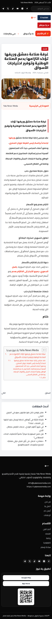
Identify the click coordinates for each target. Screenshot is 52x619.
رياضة (48, 538)
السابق (48, 393)
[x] (8, 8)
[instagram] (22, 8)
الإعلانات (47, 515)
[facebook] (27, 8)
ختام (44, 377)
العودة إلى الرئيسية (39, 106)
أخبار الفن (47, 529)
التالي (3, 393)
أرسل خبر (47, 511)
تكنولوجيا (47, 543)
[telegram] (3, 8)
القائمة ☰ (44, 17)
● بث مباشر (44, 25)
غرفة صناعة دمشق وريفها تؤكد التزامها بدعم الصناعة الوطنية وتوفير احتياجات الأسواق (28, 355)
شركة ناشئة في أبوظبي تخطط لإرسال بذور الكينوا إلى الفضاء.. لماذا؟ (24, 421)
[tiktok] (13, 8)
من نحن (48, 502)
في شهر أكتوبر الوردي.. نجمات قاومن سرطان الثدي (25, 428)
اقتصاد (48, 534)
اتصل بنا (47, 506)
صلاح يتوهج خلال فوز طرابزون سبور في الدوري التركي (25, 414)
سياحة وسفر (46, 547)
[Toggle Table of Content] (43, 350)
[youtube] (17, 8)
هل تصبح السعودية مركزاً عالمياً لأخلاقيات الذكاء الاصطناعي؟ (24, 435)
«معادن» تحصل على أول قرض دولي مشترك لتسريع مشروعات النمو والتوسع (25, 443)
